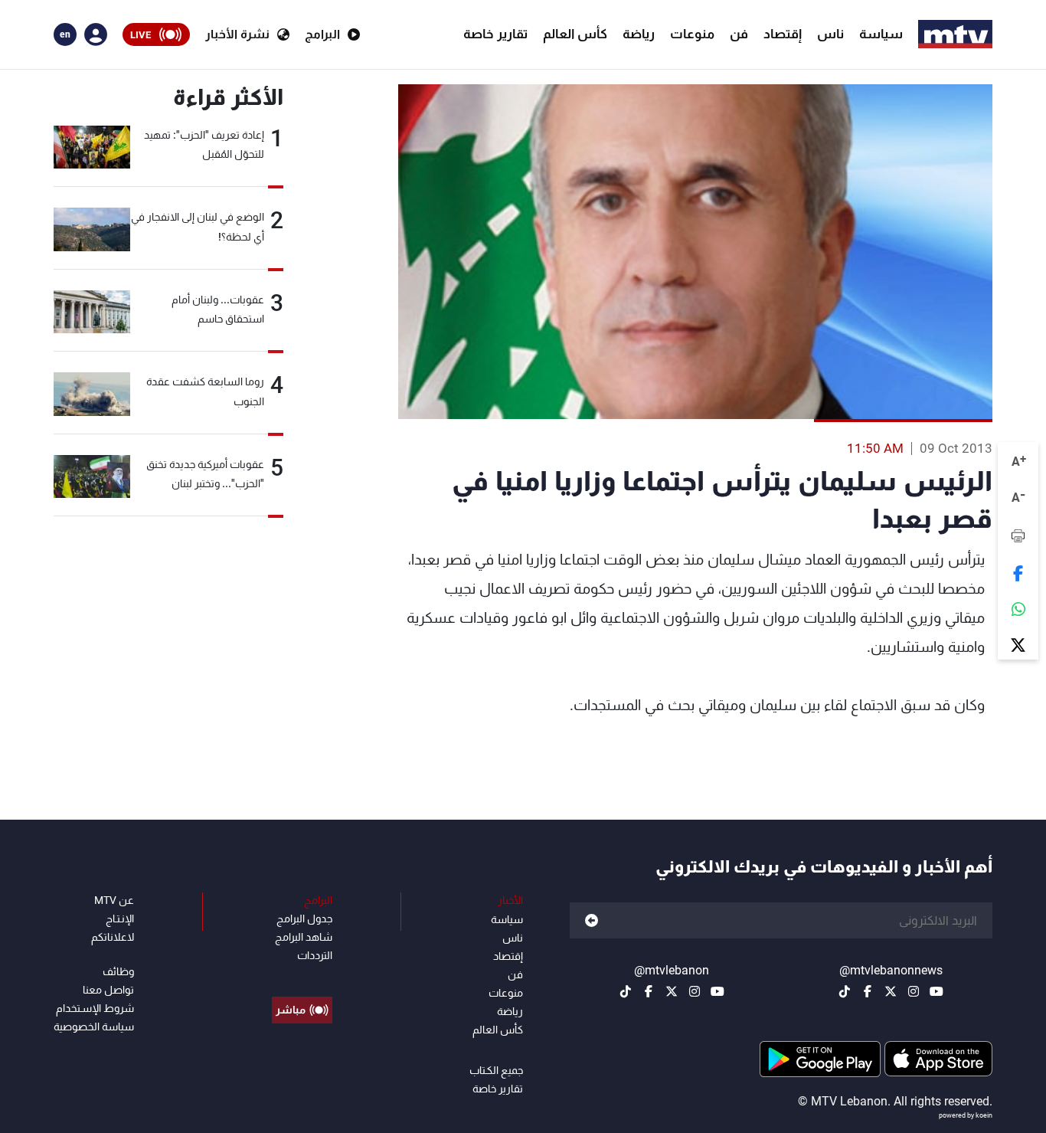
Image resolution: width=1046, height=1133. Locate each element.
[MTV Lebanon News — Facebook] (867, 991)
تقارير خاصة (495, 33)
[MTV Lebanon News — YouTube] (936, 991)
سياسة (881, 33)
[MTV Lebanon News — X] (890, 991)
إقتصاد (782, 33)
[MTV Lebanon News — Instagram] (913, 991)
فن (739, 33)
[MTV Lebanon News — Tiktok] (844, 991)
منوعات (692, 33)
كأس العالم (575, 33)
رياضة (639, 33)
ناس (830, 33)
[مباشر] (302, 975)
